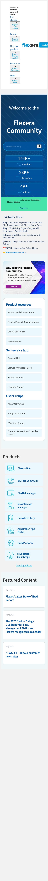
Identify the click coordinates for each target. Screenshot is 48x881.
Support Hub (14, 358)
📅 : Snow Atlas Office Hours (20, 248)
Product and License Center (21, 312)
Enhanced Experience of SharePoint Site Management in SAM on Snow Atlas (22, 223)
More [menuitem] (12, 75)
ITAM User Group (16, 423)
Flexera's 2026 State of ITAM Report (22, 598)
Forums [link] (14, 34)
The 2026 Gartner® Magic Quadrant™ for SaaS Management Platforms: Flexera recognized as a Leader (23, 626)
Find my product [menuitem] (14, 48)
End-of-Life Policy (16, 331)
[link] (15, 18)
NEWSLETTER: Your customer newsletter (23, 654)
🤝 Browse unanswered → (14, 252)
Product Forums (15, 377)
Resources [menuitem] (15, 63)
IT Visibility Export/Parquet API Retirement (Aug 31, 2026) (21, 229)
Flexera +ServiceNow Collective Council (23, 433)
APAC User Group (16, 403)
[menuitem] (15, 52)
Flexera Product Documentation (23, 322)
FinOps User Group (17, 413)
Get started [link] (13, 18)
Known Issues (14, 341)
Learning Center (15, 387)
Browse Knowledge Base (20, 367)
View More (24, 208)
